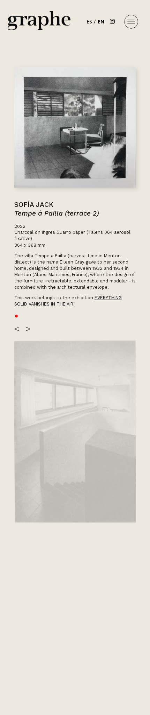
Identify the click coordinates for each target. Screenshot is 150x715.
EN (101, 21)
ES (89, 21)
